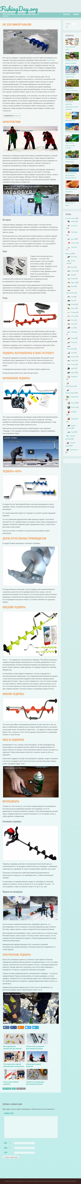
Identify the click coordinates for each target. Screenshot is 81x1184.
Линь (72, 300)
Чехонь (73, 364)
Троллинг (74, 247)
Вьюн (73, 267)
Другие (73, 372)
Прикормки (74, 418)
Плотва (73, 316)
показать (16, 115)
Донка (73, 239)
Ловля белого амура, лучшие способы (70, 145)
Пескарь (73, 312)
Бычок (73, 256)
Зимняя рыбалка (7, 1088)
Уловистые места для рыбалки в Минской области (70, 175)
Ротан (73, 320)
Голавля (73, 271)
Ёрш (72, 275)
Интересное (74, 449)
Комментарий (8, 1113)
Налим (73, 304)
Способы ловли (70, 218)
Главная (76, 14)
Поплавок (74, 232)
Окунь (73, 308)
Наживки (74, 411)
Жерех (73, 278)
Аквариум (74, 376)
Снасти (14, 1088)
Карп (72, 286)
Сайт (5, 1152)
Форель (73, 356)
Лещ (72, 296)
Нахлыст (74, 243)
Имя (7, 1143)
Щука (72, 368)
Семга (73, 342)
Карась (73, 282)
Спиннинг (74, 225)
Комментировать (21, 1088)
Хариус (73, 360)
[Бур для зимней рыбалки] (30, 54)
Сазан (73, 324)
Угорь (73, 352)
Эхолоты (74, 407)
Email (7, 1148)
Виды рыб (68, 253)
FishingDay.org (19, 9)
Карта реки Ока (70, 120)
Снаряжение (74, 396)
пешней (49, 60)
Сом (72, 328)
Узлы (72, 432)
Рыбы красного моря (72, 131)
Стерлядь (74, 332)
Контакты (66, 14)
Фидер (73, 221)
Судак (73, 338)
